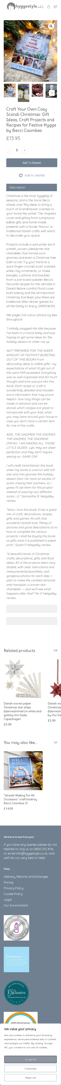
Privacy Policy (13, 888)
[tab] (31, 187)
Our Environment (16, 905)
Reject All (30, 1077)
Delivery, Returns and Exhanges (26, 877)
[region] (30, 1054)
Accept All (30, 1059)
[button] (55, 6)
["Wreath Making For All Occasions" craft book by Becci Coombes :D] (23, 770)
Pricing (8, 882)
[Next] (52, 93)
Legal (8, 900)
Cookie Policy (13, 894)
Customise (30, 1068)
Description (17, 187)
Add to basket (32, 163)
